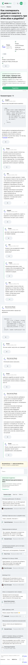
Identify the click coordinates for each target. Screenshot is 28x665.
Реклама (24, 90)
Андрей (7, 100)
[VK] (23, 659)
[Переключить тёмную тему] (17, 3)
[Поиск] (14, 3)
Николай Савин (8, 538)
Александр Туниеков (9, 646)
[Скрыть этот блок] (26, 73)
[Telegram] (20, 659)
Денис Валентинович (9, 601)
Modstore (3, 659)
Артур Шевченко (8, 508)
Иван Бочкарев (8, 568)
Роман (8, 45)
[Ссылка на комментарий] (21, 142)
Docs (8, 659)
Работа (21, 494)
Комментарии (7, 494)
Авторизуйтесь (6, 463)
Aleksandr (6, 616)
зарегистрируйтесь (18, 463)
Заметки (15, 494)
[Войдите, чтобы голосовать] (4, 66)
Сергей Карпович (8, 522)
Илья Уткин (7, 553)
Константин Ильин (10, 306)
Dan (8, 173)
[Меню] (24, 3)
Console (5, 137)
